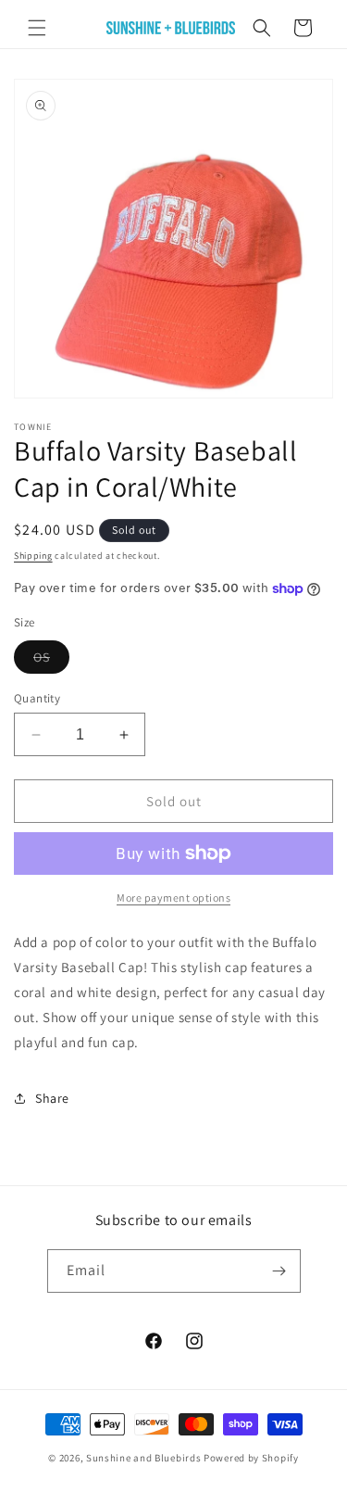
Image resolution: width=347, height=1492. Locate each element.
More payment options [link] (173, 897)
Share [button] (52, 1098)
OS (51, 661)
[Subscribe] (279, 1271)
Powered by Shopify (251, 1457)
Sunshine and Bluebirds (145, 1457)
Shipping (33, 556)
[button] (37, 27)
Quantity (37, 698)
